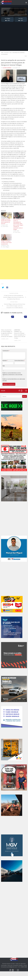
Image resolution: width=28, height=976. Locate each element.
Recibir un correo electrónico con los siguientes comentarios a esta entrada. (12, 373)
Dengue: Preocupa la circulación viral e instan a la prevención (6, 242)
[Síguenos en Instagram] (26, 390)
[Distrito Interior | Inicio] (8, 2)
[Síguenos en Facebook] (19, 390)
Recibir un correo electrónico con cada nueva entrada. (14, 379)
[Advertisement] (14, 37)
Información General (18, 52)
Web (4, 366)
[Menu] (26, 2)
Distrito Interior (7, 67)
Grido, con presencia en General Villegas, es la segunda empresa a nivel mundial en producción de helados (6, 333)
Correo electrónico (19, 360)
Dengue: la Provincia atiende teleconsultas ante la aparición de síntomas (6, 221)
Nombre (5, 360)
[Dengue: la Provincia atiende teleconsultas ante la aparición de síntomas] (6, 215)
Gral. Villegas (5, 52)
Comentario (6, 350)
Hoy (11, 52)
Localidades (4, 54)
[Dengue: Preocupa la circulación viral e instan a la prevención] (6, 237)
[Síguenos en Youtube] (21, 390)
